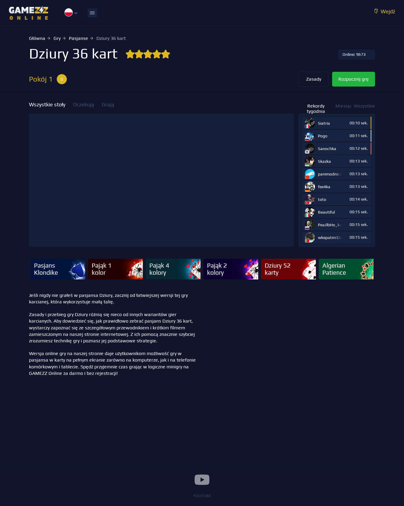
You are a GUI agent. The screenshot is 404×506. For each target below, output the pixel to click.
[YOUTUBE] (202, 479)
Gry (57, 38)
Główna (37, 38)
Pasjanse (78, 38)
